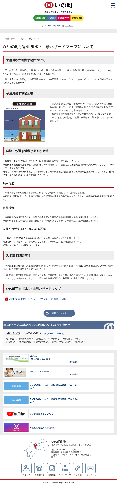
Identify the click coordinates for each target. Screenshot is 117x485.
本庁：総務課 (13, 333)
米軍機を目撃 (40, 18)
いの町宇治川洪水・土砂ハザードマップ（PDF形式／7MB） (38, 299)
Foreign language (52, 25)
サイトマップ (65, 475)
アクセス (69, 25)
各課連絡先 (39, 475)
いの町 (58, 5)
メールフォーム (55, 333)
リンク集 (78, 475)
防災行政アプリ (64, 18)
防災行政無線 (77, 18)
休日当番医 (52, 18)
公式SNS (52, 475)
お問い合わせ (90, 475)
